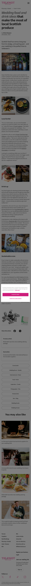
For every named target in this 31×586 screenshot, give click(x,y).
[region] (15, 293)
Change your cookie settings (15, 298)
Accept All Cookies (15, 294)
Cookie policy (17, 290)
